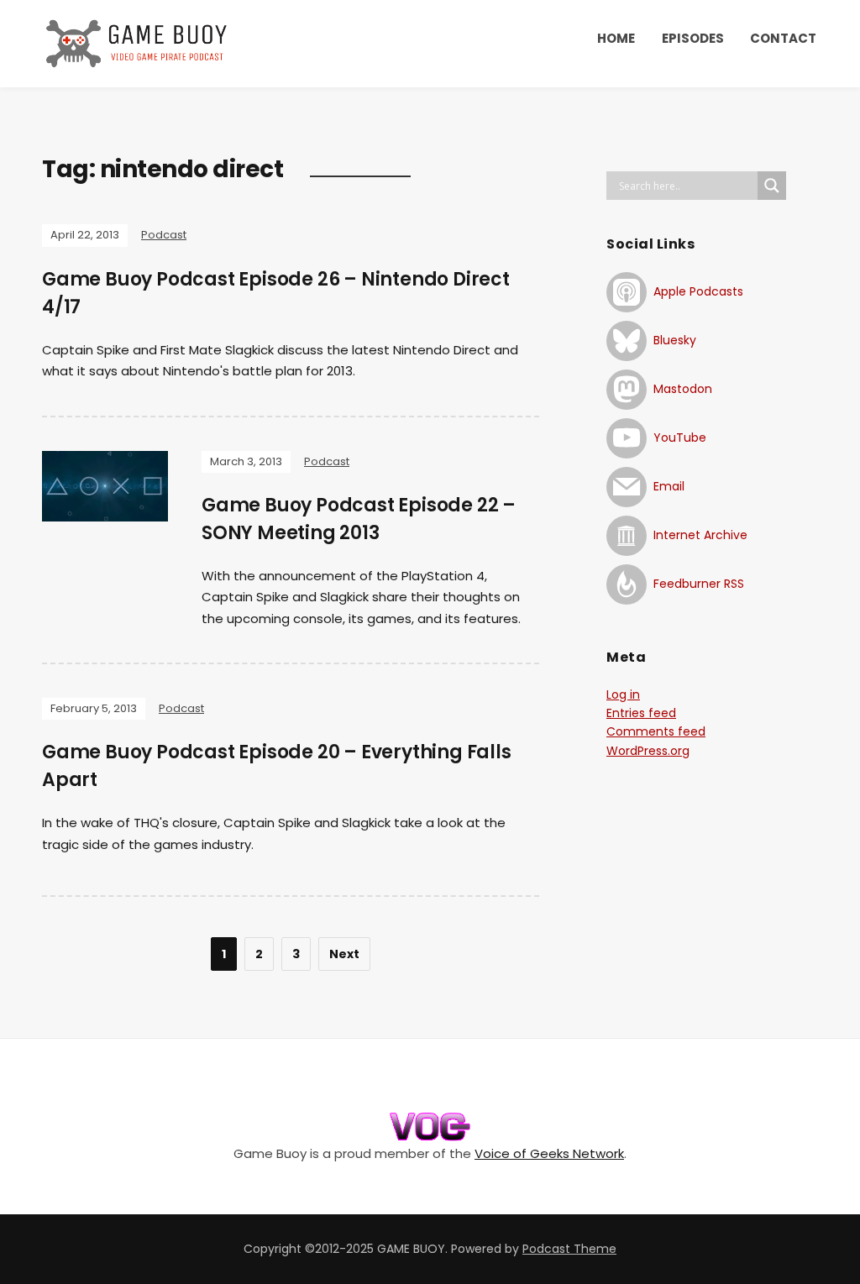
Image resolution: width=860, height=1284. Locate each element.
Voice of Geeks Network (549, 1153)
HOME (616, 38)
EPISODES (693, 38)
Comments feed (655, 731)
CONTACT (783, 38)
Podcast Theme (569, 1248)
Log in (623, 694)
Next (344, 954)
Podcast (163, 235)
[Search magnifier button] (772, 185)
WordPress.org (648, 750)
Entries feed (641, 713)
